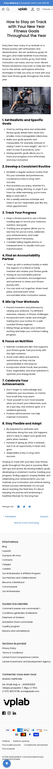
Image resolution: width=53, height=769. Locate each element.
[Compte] (32, 9)
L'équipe (6, 564)
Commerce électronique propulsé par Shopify (22, 758)
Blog (4, 546)
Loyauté (6, 550)
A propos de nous (11, 555)
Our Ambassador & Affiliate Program (21, 573)
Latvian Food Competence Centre (20, 657)
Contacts (7, 559)
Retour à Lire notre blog (26, 522)
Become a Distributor (13, 582)
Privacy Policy (9, 648)
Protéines (6, 741)
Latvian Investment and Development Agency (26, 661)
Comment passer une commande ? (21, 608)
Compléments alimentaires (36, 745)
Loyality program (11, 626)
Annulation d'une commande (17, 621)
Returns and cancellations (16, 630)
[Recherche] (9, 9)
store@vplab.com (29, 691)
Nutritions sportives (21, 741)
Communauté (9, 586)
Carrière (6, 568)
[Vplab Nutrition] (22, 9)
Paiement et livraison (13, 617)
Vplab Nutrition (15, 757)
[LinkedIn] (14, 713)
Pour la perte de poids (11, 745)
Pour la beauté (8, 749)
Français (46, 9)
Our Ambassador (11, 591)
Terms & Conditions (12, 652)
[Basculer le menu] (3, 9)
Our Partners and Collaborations (19, 577)
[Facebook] (4, 713)
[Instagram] (9, 713)
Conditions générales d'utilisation (19, 612)
